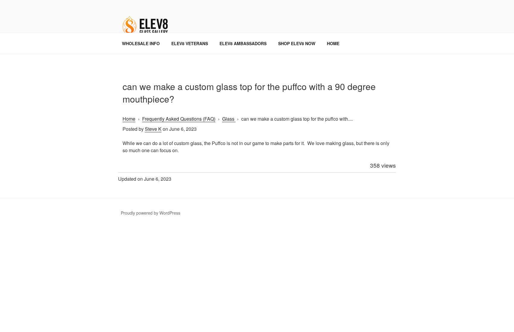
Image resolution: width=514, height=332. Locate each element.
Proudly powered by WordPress (150, 213)
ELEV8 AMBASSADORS (243, 43)
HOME (333, 43)
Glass (229, 118)
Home (129, 118)
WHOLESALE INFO (141, 43)
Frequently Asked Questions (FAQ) (178, 118)
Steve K (153, 128)
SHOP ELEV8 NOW (296, 43)
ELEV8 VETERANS (189, 43)
